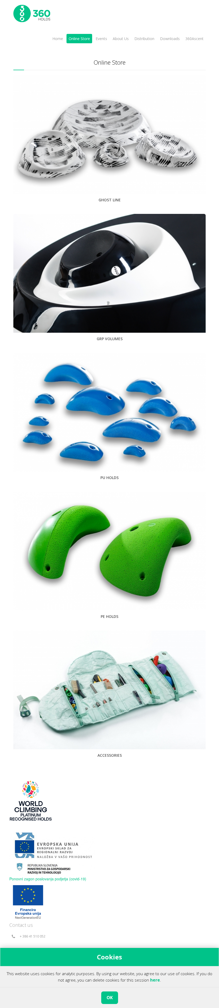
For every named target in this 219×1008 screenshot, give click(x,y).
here (155, 980)
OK (110, 998)
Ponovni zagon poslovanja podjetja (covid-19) (47, 878)
